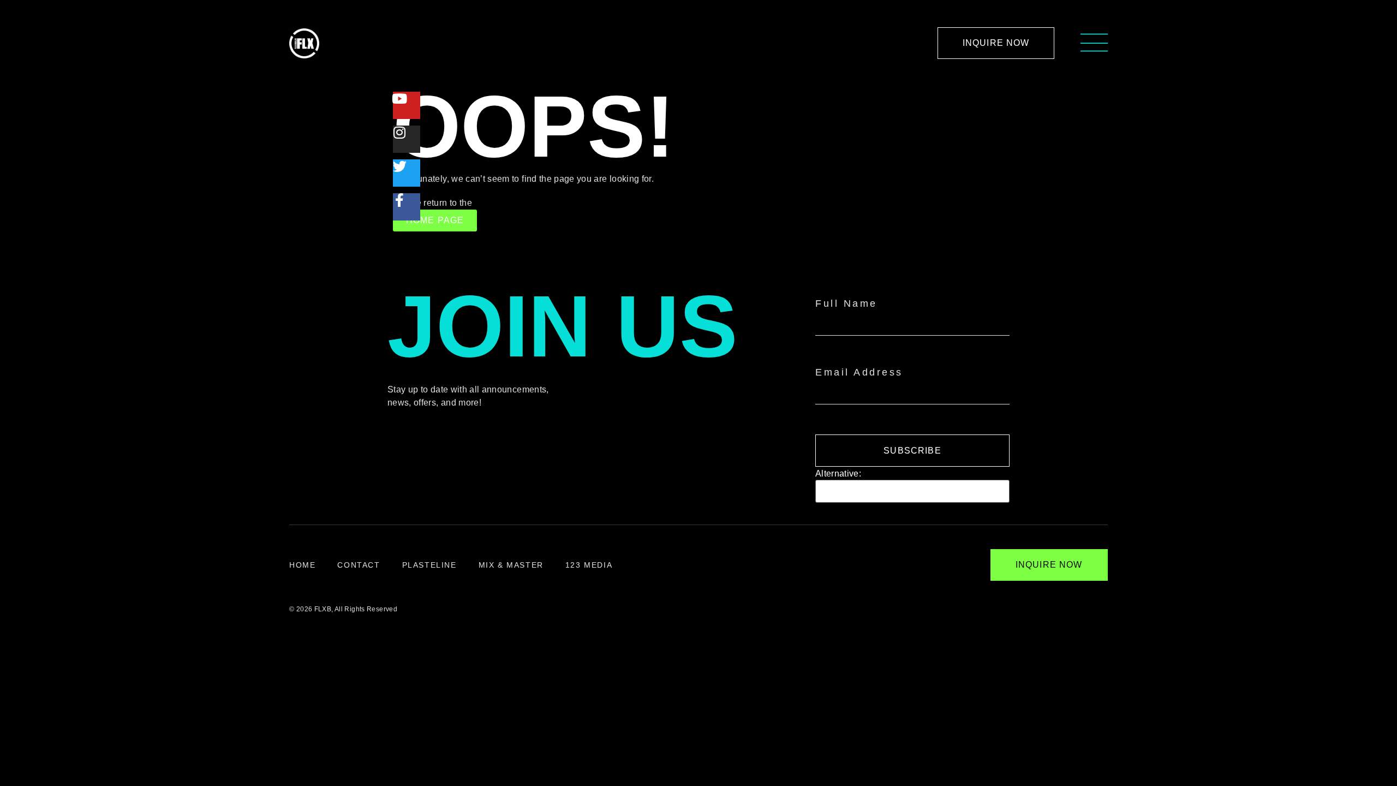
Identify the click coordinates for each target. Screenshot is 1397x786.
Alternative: (838, 473)
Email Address (859, 372)
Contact (358, 565)
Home (302, 565)
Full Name (846, 303)
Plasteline (429, 565)
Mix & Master (511, 565)
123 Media (588, 565)
